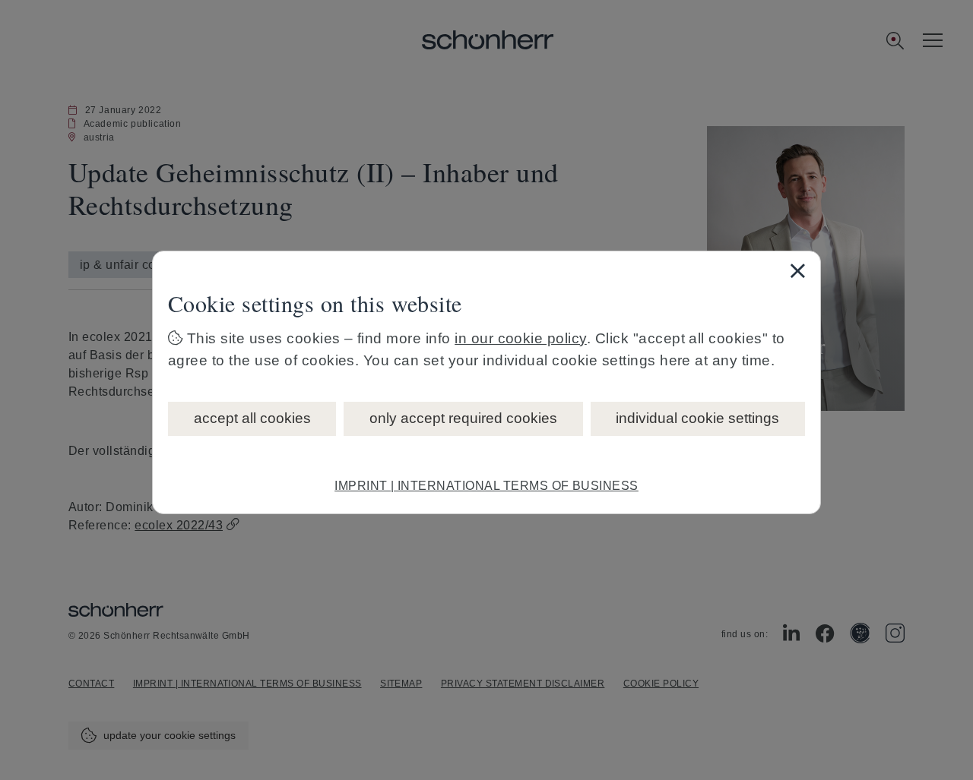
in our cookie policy (521, 338)
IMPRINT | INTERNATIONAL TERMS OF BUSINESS (486, 485)
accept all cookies (252, 418)
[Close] (797, 270)
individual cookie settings (697, 418)
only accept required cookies (463, 418)
